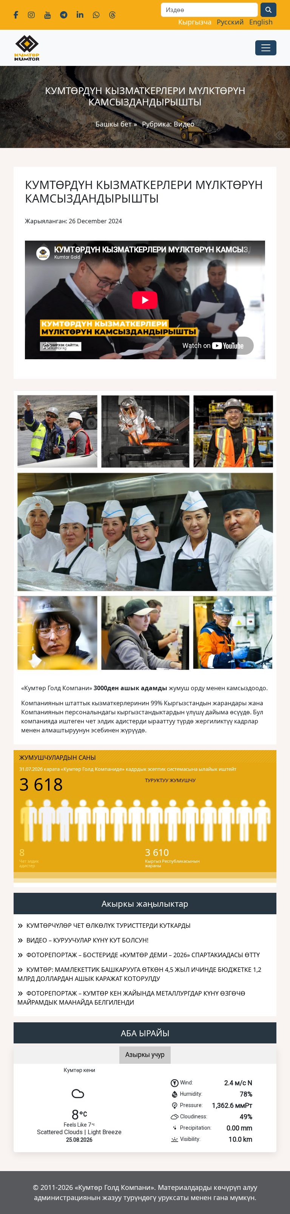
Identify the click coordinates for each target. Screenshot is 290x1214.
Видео (184, 123)
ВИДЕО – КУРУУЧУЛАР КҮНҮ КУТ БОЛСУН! (87, 940)
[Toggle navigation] (265, 47)
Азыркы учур (145, 1054)
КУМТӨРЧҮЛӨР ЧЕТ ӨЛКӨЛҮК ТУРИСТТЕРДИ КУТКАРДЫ (108, 925)
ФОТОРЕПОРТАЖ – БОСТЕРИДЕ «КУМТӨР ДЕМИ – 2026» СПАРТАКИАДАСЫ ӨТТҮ (143, 955)
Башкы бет (115, 123)
